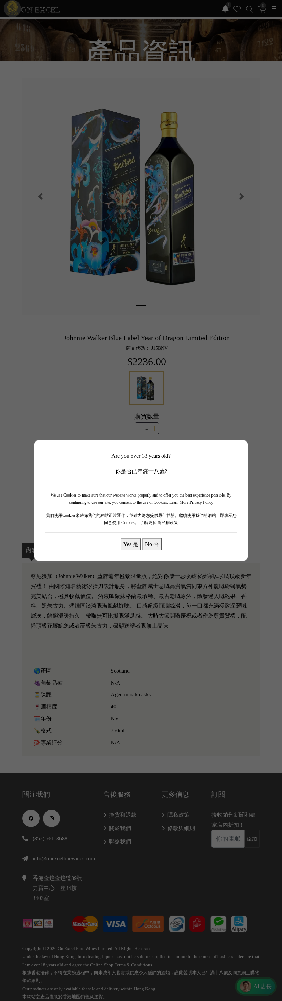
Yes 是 (130, 544)
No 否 (152, 544)
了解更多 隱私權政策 (159, 523)
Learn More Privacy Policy (191, 502)
